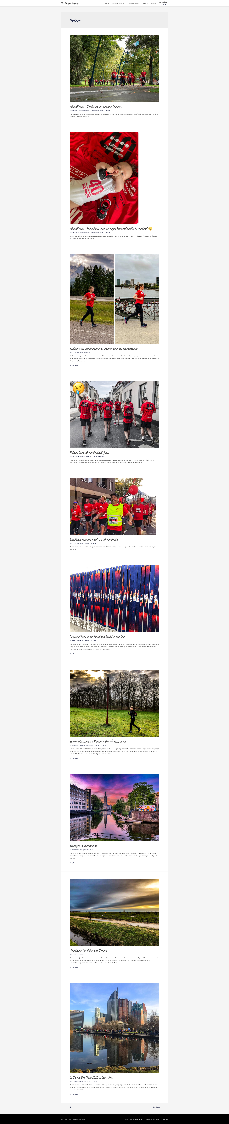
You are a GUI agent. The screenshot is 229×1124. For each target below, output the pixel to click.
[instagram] (164, 4)
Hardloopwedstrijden (76, 1081)
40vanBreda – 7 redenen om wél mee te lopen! (96, 107)
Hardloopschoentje (70, 3)
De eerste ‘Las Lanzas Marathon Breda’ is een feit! (97, 637)
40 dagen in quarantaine (83, 846)
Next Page (157, 1107)
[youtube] (166, 4)
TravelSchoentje (133, 3)
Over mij (145, 3)
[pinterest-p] (161, 4)
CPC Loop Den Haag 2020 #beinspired (91, 1077)
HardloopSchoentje (118, 3)
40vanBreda (73, 110)
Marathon (101, 110)
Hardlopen (94, 110)
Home (107, 3)
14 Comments (74, 745)
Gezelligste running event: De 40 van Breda (94, 539)
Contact (153, 3)
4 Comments (74, 850)
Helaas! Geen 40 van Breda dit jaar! (89, 452)
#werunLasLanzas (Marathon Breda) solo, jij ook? (99, 741)
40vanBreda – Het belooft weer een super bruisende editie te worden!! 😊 (111, 229)
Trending (95, 456)
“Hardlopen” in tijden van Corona (88, 950)
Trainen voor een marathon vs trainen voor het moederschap (104, 348)
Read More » (74, 365)
